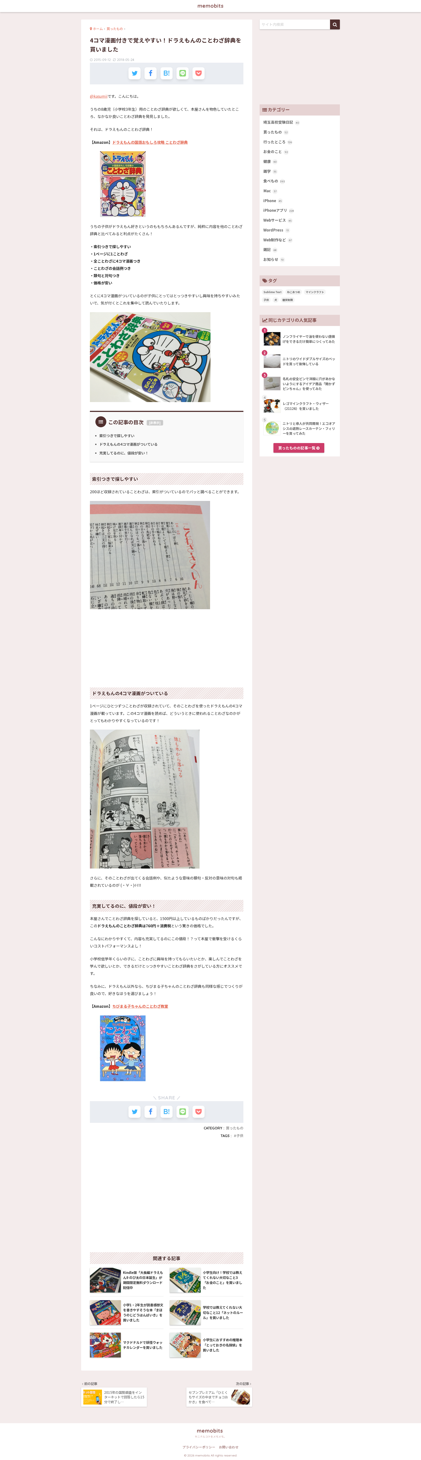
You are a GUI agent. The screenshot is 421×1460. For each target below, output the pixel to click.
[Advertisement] (166, 645)
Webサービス (277, 220)
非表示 (154, 422)
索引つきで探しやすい (116, 435)
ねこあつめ (293, 292)
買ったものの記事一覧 (297, 447)
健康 (270, 161)
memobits (211, 6)
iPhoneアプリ (278, 210)
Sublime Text (273, 292)
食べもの (274, 180)
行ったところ (277, 141)
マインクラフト (315, 292)
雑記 (270, 249)
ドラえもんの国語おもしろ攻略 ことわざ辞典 (150, 142)
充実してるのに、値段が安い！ (123, 453)
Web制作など (277, 239)
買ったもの (234, 1128)
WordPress (276, 230)
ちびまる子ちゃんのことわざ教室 (140, 1006)
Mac (270, 190)
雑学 (270, 171)
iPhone (272, 200)
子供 (239, 1136)
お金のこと (275, 151)
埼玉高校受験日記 (281, 122)
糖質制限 (287, 300)
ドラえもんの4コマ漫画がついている (128, 444)
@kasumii (98, 96)
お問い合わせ (229, 1447)
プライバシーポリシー (198, 1447)
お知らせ (273, 259)
